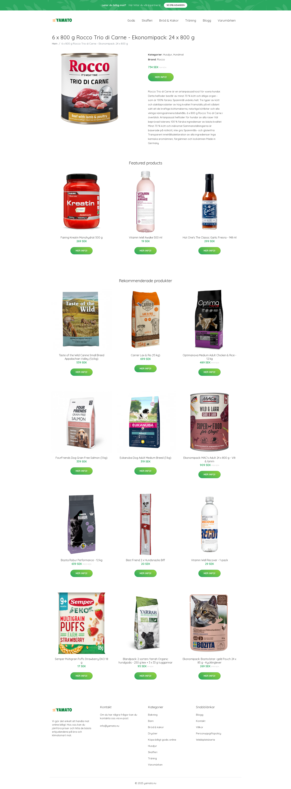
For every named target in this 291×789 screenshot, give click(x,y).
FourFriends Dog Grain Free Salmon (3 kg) (81, 457)
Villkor (199, 727)
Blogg (207, 20)
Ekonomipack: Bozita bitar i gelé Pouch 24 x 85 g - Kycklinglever (209, 660)
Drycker (152, 733)
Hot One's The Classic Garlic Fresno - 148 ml (209, 237)
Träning (190, 20)
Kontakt (200, 721)
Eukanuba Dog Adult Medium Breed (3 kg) (145, 457)
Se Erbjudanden (176, 5)
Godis (131, 20)
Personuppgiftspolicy (208, 733)
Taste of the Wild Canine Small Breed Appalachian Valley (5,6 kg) (81, 357)
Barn (151, 721)
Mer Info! (161, 77)
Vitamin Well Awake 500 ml (145, 237)
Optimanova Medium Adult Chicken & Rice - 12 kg (209, 357)
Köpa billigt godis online (162, 739)
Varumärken (227, 20)
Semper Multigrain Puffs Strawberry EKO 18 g (81, 660)
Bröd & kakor (169, 20)
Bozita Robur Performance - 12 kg (81, 560)
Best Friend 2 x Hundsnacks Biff (145, 560)
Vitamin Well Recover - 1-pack (209, 560)
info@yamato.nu (109, 725)
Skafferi (147, 20)
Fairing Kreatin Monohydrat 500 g (82, 237)
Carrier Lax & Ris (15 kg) (145, 355)
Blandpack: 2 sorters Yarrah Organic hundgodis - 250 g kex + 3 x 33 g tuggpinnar (145, 660)
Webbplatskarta (205, 739)
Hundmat (178, 54)
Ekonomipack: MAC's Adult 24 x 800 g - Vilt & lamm (209, 459)
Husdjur (167, 54)
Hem (54, 43)
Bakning (152, 714)
